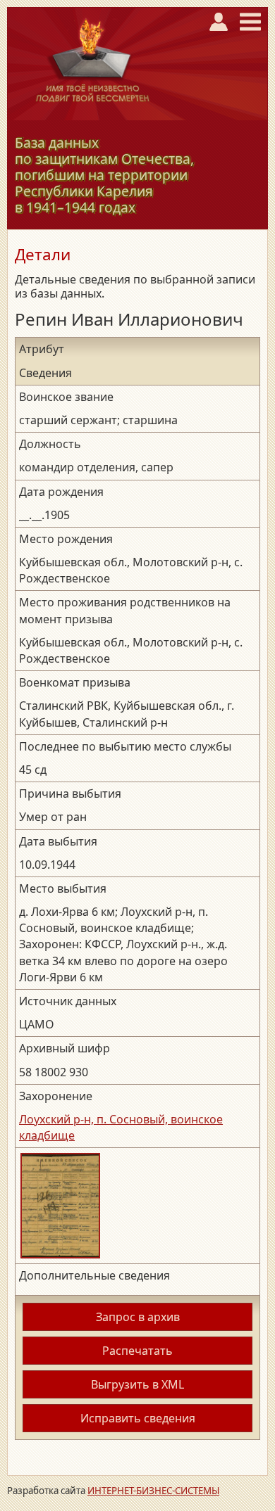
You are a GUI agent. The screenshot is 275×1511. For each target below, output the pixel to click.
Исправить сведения (137, 1418)
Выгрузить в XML (137, 1384)
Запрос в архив (138, 1317)
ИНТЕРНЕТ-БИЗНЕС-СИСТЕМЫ (153, 1490)
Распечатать (137, 1350)
